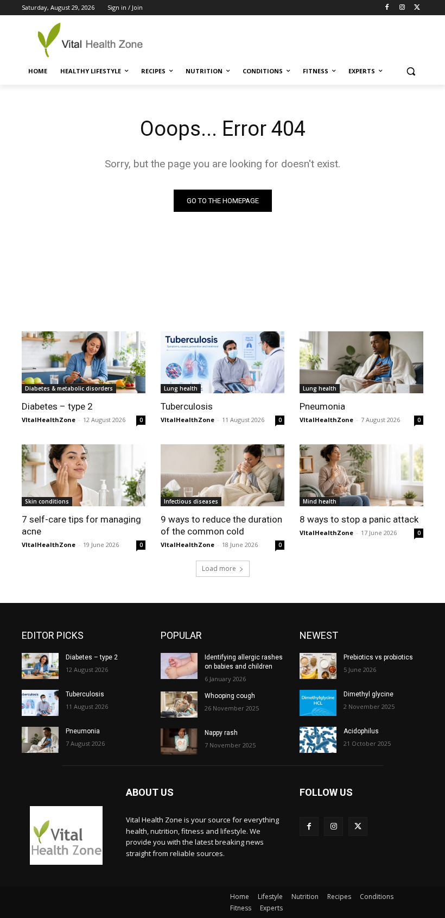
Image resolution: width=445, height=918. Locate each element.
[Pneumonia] (361, 362)
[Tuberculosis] (222, 362)
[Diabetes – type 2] (83, 362)
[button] (410, 71)
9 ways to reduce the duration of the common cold (221, 525)
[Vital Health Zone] (95, 40)
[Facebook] (387, 8)
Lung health (181, 388)
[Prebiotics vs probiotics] (318, 666)
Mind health (319, 501)
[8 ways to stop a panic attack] (361, 475)
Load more (219, 568)
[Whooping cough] (179, 704)
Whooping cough (230, 696)
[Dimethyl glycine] (318, 703)
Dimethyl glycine (368, 694)
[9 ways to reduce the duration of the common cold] (222, 475)
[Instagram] (402, 8)
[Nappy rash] (179, 741)
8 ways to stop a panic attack (359, 519)
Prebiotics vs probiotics (378, 657)
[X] (417, 8)
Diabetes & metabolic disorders (69, 388)
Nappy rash (221, 733)
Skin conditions (47, 501)
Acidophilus (361, 731)
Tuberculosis (187, 406)
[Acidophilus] (318, 740)
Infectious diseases (191, 501)
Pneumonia (322, 406)
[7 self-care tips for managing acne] (83, 475)
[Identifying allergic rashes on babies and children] (179, 666)
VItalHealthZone (48, 420)
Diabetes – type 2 (57, 406)
